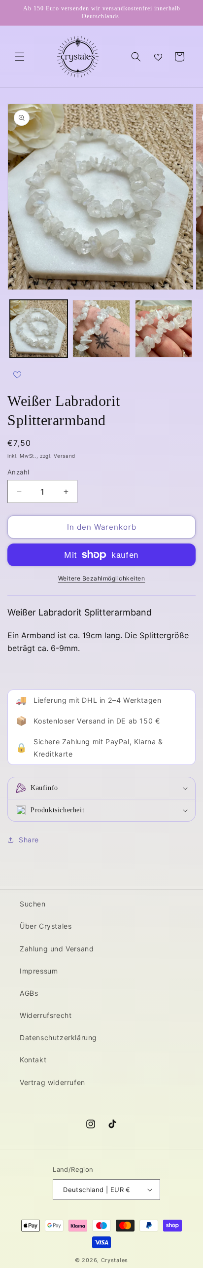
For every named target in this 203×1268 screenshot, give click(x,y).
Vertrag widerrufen (52, 1082)
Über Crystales (45, 926)
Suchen (33, 904)
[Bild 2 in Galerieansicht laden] (101, 329)
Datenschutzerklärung (58, 1037)
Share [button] (29, 839)
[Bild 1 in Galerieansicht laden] (39, 329)
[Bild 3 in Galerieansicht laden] (164, 329)
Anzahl (18, 472)
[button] (20, 57)
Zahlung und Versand (57, 948)
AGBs (29, 993)
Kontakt (33, 1059)
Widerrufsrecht (45, 1015)
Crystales (114, 1260)
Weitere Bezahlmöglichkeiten (101, 578)
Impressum (39, 971)
